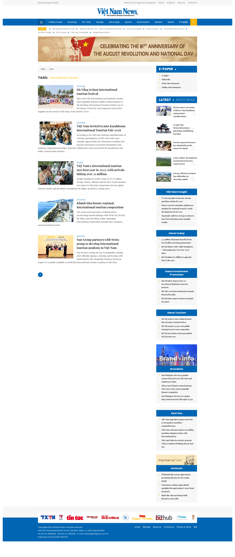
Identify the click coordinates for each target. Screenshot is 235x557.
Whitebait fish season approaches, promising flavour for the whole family (176, 477)
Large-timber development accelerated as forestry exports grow (185, 161)
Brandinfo (81, 236)
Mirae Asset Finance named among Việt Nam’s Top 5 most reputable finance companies (176, 388)
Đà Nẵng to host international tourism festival (97, 91)
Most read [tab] (185, 100)
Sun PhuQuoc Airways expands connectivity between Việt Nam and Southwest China (176, 378)
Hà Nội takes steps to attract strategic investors (177, 300)
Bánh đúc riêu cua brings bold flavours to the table (174, 497)
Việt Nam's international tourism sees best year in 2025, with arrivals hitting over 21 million (101, 170)
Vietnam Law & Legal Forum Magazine (140, 2)
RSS (195, 527)
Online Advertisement (171, 87)
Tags (51, 69)
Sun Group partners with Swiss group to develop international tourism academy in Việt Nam (98, 243)
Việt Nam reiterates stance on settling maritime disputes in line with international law (177, 433)
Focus (42, 29)
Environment (143, 22)
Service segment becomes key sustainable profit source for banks (184, 145)
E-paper (166, 69)
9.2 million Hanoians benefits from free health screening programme (176, 241)
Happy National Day (101, 32)
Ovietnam (171, 2)
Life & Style (114, 22)
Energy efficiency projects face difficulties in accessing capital (184, 176)
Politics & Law (55, 22)
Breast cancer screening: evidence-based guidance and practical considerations (184, 112)
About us (157, 527)
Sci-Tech (86, 22)
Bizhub (161, 2)
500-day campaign (79, 32)
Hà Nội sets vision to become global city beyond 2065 (176, 335)
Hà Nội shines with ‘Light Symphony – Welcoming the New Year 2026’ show (177, 249)
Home (43, 69)
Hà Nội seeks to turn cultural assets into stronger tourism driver (176, 320)
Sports (128, 22)
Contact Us (192, 2)
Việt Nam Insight (45, 32)
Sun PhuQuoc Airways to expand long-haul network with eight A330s (177, 398)
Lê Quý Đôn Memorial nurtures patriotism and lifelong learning (183, 129)
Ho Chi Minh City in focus (174, 29)
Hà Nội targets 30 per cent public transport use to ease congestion (175, 328)
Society (99, 22)
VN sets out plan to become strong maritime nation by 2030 (176, 200)
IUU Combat (61, 32)
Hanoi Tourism (152, 29)
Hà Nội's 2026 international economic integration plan (177, 293)
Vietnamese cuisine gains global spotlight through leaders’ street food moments (177, 488)
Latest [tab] (165, 100)
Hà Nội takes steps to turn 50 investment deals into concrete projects (174, 284)
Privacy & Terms (184, 527)
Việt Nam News (117, 12)
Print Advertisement (170, 83)
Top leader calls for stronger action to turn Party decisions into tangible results (177, 219)
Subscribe (166, 79)
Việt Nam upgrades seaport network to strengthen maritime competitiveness (177, 422)
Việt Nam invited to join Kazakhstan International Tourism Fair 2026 (101, 128)
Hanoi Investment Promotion (110, 29)
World (171, 22)
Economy (72, 22)
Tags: (43, 77)
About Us (181, 2)
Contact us (169, 527)
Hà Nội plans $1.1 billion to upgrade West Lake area (176, 259)
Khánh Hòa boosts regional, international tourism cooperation (100, 205)
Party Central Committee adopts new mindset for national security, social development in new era (177, 208)
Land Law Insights (134, 29)
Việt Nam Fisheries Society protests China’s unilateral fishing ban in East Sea (177, 443)
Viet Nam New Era (87, 29)
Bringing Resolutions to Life (64, 29)
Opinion (158, 22)
